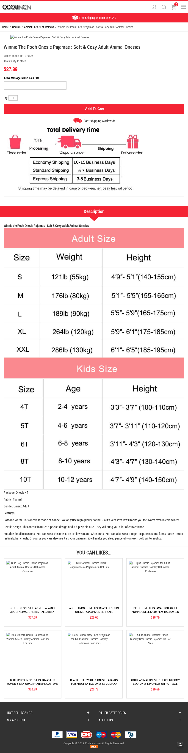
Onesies (16, 27)
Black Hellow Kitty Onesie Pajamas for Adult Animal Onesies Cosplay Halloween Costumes (94, 683)
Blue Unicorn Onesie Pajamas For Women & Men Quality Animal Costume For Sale (32, 683)
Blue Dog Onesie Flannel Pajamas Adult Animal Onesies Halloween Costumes (32, 611)
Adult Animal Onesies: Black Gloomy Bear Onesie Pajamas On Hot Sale (155, 682)
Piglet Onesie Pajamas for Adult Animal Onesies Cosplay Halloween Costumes (155, 611)
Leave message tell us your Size (21, 78)
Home (5, 27)
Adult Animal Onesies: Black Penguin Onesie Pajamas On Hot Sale (94, 610)
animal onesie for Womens (39, 27)
